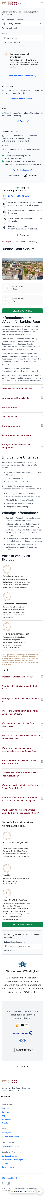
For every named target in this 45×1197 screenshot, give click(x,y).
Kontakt (5, 1123)
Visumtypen (6, 1133)
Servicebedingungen (10, 1156)
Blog (3, 1116)
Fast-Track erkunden (21, 170)
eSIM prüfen (22, 121)
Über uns (5, 1108)
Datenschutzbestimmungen (12, 1160)
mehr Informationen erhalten (21, 76)
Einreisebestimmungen (10, 1136)
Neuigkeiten (6, 1119)
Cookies (5, 1163)
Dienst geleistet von (16, 175)
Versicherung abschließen (21, 98)
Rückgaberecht (8, 1167)
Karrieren (5, 1112)
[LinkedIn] (8, 1183)
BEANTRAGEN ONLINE (22, 311)
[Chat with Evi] (39, 1191)
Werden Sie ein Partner (11, 1146)
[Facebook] (3, 1183)
